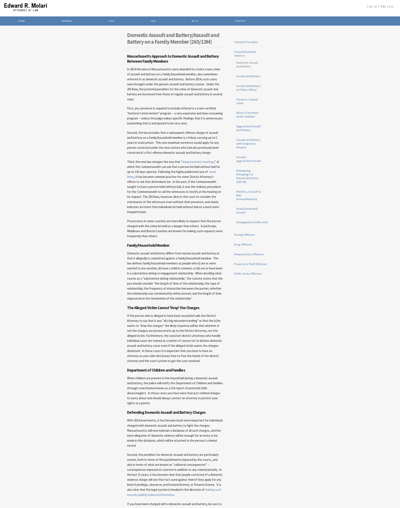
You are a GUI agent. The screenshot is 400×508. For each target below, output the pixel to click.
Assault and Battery (248, 76)
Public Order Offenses (248, 273)
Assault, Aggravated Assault (248, 159)
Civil (112, 21)
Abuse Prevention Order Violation (247, 114)
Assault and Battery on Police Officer (248, 88)
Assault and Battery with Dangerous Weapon (248, 143)
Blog (195, 21)
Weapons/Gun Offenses (249, 254)
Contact (240, 21)
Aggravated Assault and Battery (248, 128)
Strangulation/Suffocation (252, 222)
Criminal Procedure (246, 42)
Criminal (66, 21)
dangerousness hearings (198, 162)
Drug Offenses (243, 244)
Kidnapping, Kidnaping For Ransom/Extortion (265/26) (247, 176)
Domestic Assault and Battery (247, 64)
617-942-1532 (384, 7)
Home (21, 21)
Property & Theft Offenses (250, 264)
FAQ (153, 21)
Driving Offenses (244, 235)
